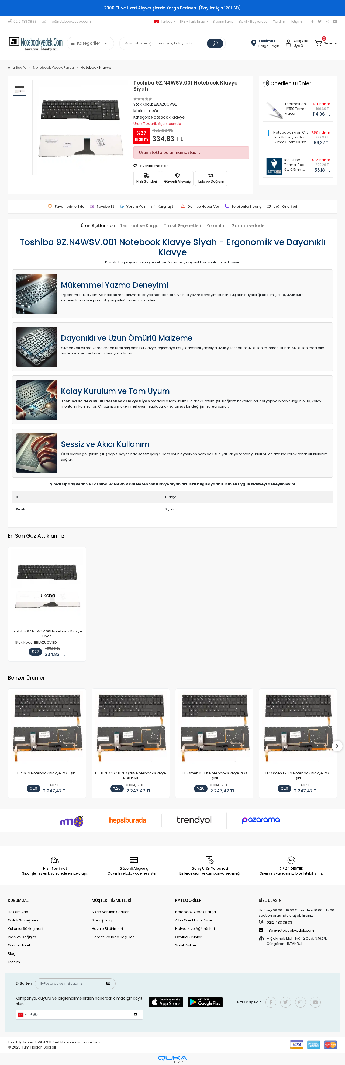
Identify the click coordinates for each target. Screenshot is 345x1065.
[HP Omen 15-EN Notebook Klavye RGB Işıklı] (298, 729)
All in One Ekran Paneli (194, 920)
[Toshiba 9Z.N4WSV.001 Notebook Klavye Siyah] (47, 587)
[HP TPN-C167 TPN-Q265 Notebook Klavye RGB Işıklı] (131, 729)
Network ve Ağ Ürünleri (195, 928)
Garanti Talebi (20, 945)
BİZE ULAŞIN (270, 900)
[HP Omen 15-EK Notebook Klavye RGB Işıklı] (214, 729)
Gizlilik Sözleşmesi (23, 920)
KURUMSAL (18, 900)
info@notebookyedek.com (290, 930)
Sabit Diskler (185, 945)
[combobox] (22, 1014)
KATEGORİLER (188, 900)
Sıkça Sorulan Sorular (110, 911)
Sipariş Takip (223, 21)
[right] (337, 746)
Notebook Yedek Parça (195, 911)
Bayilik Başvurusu (253, 21)
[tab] (98, 226)
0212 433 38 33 (279, 922)
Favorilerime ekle (153, 165)
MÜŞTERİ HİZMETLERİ (111, 900)
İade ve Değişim (22, 936)
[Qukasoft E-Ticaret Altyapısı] (172, 1059)
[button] (326, 43)
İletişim (296, 21)
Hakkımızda (18, 911)
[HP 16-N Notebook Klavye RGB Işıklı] (47, 729)
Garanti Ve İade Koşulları (113, 936)
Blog (12, 953)
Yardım (279, 21)
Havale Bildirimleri (107, 928)
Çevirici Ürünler (188, 936)
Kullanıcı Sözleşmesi (25, 928)
